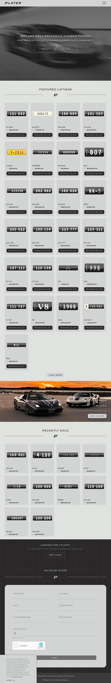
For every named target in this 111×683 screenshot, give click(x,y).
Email (16, 605)
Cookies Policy (42, 676)
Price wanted (65, 617)
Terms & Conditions (56, 676)
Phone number (66, 605)
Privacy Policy (69, 676)
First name (18, 593)
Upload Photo (20, 629)
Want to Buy (55, 555)
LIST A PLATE (97, 416)
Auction (65, 49)
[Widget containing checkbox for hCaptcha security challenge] (28, 646)
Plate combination (22, 617)
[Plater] (13, 3)
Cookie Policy (17, 676)
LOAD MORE (55, 375)
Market (46, 49)
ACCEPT (9, 680)
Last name (64, 593)
